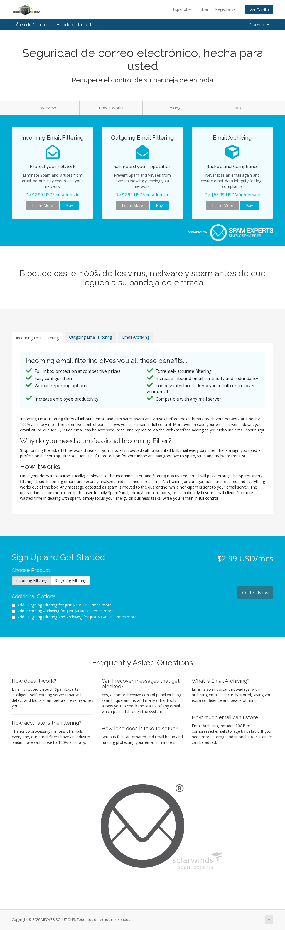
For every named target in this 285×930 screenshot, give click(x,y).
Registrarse (225, 9)
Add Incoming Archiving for (65, 610)
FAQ (237, 107)
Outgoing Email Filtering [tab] (90, 337)
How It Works (111, 107)
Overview (47, 107)
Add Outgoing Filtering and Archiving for (77, 617)
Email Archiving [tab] (135, 337)
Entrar (203, 9)
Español (180, 9)
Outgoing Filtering (70, 580)
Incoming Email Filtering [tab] (37, 338)
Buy (69, 205)
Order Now (255, 592)
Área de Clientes (32, 24)
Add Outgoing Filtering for (64, 605)
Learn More (42, 205)
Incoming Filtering (31, 580)
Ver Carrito (259, 9)
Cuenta (258, 24)
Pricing (174, 107)
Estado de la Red (74, 24)
